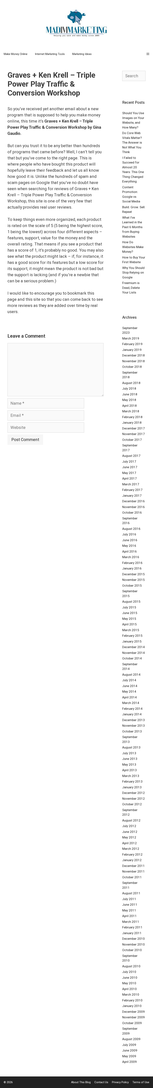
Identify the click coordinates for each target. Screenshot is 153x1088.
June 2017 (129, 467)
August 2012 (131, 820)
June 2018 (129, 394)
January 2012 (132, 860)
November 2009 (133, 1017)
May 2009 (129, 1056)
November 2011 (133, 871)
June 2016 (129, 540)
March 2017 (130, 484)
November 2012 (133, 798)
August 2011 (131, 893)
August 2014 (131, 674)
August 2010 (131, 966)
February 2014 (132, 708)
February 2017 (132, 490)
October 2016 (132, 512)
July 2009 (129, 1045)
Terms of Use (140, 1082)
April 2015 (129, 624)
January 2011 (132, 933)
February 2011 (132, 927)
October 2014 (132, 658)
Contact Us (101, 1082)
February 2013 (132, 781)
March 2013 (130, 776)
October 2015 (132, 585)
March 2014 (130, 703)
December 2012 (133, 793)
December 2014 (133, 647)
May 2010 (129, 983)
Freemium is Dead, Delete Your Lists (131, 287)
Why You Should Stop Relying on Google (133, 272)
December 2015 (133, 574)
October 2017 (132, 440)
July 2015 (129, 607)
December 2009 (133, 1012)
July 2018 (129, 388)
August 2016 (131, 529)
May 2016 (129, 546)
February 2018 (132, 417)
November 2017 (133, 434)
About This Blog (81, 1082)
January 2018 (132, 422)
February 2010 (132, 1000)
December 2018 (133, 355)
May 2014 (129, 691)
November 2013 (133, 725)
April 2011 (129, 916)
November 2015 (133, 580)
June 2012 (129, 832)
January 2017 (132, 495)
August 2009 (131, 1039)
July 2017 (129, 461)
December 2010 (133, 938)
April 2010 (129, 989)
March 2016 (130, 557)
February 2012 (132, 854)
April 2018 (129, 405)
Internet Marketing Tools (50, 54)
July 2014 (129, 680)
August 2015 (131, 601)
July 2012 (129, 826)
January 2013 (132, 787)
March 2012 (130, 849)
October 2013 (132, 731)
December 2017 (133, 428)
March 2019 (130, 338)
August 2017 (131, 456)
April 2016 (129, 551)
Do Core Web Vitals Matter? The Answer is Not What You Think (132, 142)
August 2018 (131, 383)
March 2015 (130, 630)
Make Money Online (15, 54)
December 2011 (133, 866)
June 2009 (129, 1050)
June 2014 (129, 686)
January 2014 (132, 714)
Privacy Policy (120, 1082)
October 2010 (132, 950)
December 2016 (133, 501)
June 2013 (129, 759)
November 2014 (133, 653)
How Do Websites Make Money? (132, 246)
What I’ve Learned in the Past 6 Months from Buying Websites (132, 227)
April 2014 (129, 697)
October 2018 (132, 367)
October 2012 (132, 804)
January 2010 (132, 1006)
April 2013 (129, 770)
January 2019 (132, 350)
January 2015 (132, 641)
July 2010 (129, 972)
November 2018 (133, 361)
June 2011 (129, 904)
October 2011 (132, 877)
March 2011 (130, 922)
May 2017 (129, 473)
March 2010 (130, 994)
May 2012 (129, 837)
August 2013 (131, 747)
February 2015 (132, 635)
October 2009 (132, 1023)
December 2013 (133, 720)
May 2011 (129, 910)
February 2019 (132, 344)
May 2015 (129, 619)
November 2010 (133, 944)
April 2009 (129, 1062)
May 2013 (129, 764)
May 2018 (129, 400)
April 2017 (129, 478)
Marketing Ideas (82, 54)
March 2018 (130, 411)
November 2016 (133, 507)
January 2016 (132, 568)
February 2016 (132, 563)
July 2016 (129, 534)
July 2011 (129, 899)
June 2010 (129, 977)
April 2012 (129, 843)
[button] (148, 54)
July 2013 (129, 753)
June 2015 (129, 613)
